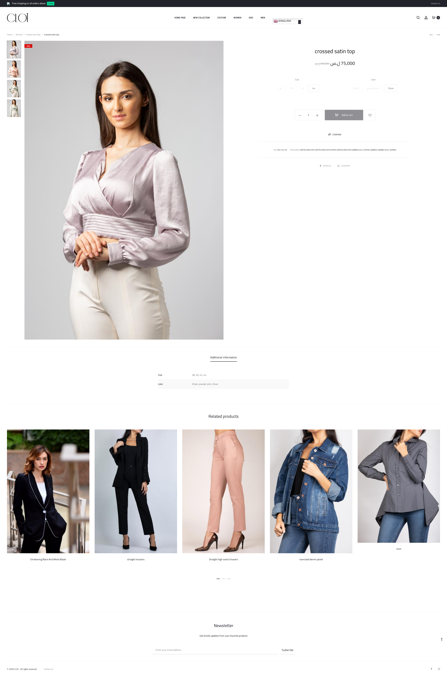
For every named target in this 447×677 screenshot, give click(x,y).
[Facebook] (431, 669)
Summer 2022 (383, 150)
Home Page (180, 18)
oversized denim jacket (311, 559)
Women (237, 18)
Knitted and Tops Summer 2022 (350, 150)
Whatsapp (345, 165)
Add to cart (347, 115)
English (284, 20)
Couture (221, 18)
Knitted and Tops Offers (325, 150)
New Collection (201, 18)
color (373, 79)
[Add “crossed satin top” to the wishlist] (370, 115)
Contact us (48, 669)
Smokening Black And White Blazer (48, 559)
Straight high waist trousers (223, 559)
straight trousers (136, 559)
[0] (434, 17)
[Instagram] (439, 669)
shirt (398, 549)
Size (297, 79)
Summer (373, 150)
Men (263, 18)
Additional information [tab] (223, 357)
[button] (280, 88)
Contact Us (435, 3)
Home (9, 35)
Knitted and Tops (33, 35)
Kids (251, 18)
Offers (366, 150)
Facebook (327, 165)
